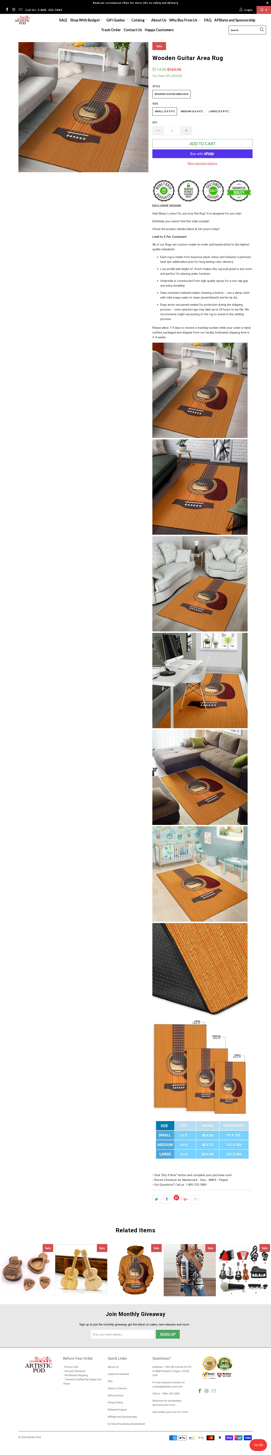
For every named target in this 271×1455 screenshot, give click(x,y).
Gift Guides (115, 20)
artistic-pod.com (167, 1412)
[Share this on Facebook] (167, 1199)
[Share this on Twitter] (156, 1199)
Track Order (111, 30)
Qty (154, 122)
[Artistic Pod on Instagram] (14, 10)
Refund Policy (115, 1395)
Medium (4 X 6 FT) (192, 111)
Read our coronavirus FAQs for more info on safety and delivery (135, 3)
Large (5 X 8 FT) (219, 111)
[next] (141, 107)
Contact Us (133, 30)
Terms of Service (117, 1388)
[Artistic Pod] (21, 20)
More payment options (202, 163)
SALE (63, 20)
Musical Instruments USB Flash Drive (244, 1270)
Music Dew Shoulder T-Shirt (190, 1270)
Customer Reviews (118, 1374)
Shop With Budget (85, 20)
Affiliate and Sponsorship (234, 20)
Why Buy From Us (183, 20)
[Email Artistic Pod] (20, 10)
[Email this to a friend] (195, 1199)
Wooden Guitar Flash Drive (81, 1270)
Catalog (138, 20)
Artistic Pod (34, 1437)
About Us (158, 20)
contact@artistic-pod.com (167, 1386)
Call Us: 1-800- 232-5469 (43, 10)
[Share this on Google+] (185, 1199)
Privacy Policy (115, 1402)
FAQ (207, 20)
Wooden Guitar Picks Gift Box (27, 1270)
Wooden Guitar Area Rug (171, 94)
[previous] (25, 107)
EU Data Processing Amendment (126, 1423)
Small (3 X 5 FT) (165, 111)
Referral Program (117, 1409)
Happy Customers (159, 30)
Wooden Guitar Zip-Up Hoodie (135, 1270)
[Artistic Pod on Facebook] (7, 10)
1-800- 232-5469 (170, 1393)
